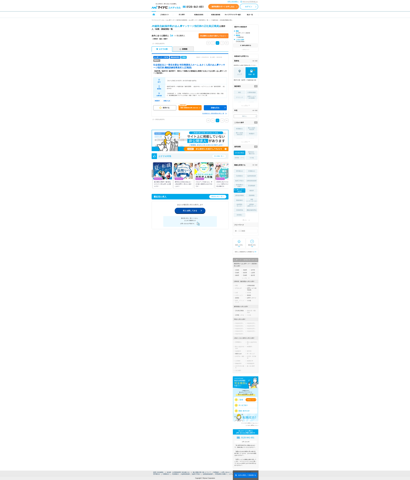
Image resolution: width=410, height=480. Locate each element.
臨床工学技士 (196, 474)
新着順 (184, 49)
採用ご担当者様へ (233, 1)
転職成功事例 (198, 14)
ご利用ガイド (164, 14)
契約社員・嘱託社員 (251, 152)
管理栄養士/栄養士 (221, 474)
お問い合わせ (225, 472)
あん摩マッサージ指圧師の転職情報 (176, 20)
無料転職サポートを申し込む (223, 6)
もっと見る (244, 105)
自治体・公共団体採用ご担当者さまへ (178, 472)
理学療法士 (156, 474)
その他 (252, 158)
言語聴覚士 (175, 474)
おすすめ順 (163, 49)
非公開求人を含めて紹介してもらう (213, 36)
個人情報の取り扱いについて (202, 472)
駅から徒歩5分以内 (251, 128)
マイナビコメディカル (158, 20)
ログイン (248, 6)
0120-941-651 (193, 7)
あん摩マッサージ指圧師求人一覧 (198, 20)
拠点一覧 (249, 14)
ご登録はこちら (250, 399)
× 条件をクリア (245, 49)
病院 (239, 92)
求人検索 (181, 14)
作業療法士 (166, 474)
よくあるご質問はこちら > (252, 425)
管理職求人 (239, 129)
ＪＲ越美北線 (214, 20)
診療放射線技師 (208, 474)
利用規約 (216, 472)
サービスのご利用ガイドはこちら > (249, 423)
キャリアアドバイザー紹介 (232, 14)
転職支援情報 (215, 14)
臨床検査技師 (185, 474)
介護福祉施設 (251, 92)
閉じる (245, 220)
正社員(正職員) (239, 153)
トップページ (154, 14)
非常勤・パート (239, 158)
